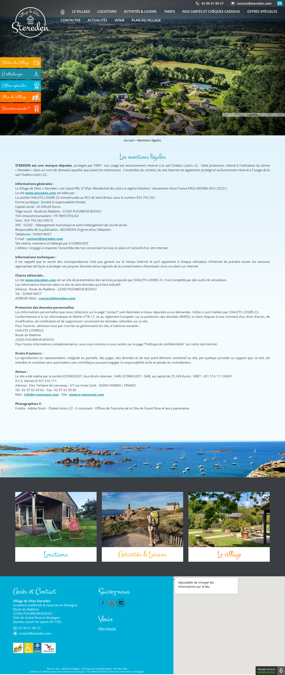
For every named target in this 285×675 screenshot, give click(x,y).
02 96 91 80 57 (213, 3)
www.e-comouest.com (86, 394)
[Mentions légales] (30, 22)
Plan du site (53, 668)
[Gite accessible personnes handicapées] (28, 648)
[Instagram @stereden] (121, 602)
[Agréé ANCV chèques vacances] (49, 648)
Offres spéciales (262, 11)
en (280, 3)
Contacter (70, 20)
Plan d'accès (107, 628)
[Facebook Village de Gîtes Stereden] (102, 602)
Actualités (97, 20)
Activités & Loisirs (140, 11)
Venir (119, 20)
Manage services (266, 669)
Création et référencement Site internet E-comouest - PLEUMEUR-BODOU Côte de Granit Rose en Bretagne (86, 671)
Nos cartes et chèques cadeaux (211, 11)
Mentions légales (149, 140)
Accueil (129, 140)
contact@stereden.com (254, 3)
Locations (107, 11)
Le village (81, 11)
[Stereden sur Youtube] (112, 602)
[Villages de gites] (18, 648)
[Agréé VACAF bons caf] (37, 648)
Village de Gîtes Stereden (32, 601)
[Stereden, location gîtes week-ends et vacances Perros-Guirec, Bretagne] (62, 11)
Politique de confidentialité (96, 668)
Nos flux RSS (120, 668)
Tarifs (169, 11)
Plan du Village (146, 20)
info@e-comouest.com (41, 394)
